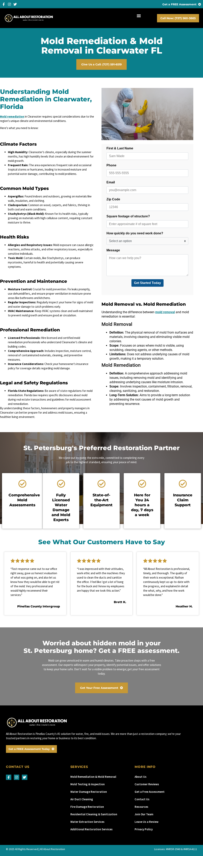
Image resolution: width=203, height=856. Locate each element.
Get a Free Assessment (150, 792)
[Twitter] (15, 4)
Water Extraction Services (87, 822)
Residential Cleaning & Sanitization (93, 814)
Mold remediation (12, 116)
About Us (141, 777)
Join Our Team (144, 814)
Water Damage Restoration (88, 792)
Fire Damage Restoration (87, 807)
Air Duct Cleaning (81, 799)
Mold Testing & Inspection (87, 784)
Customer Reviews (147, 784)
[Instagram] (9, 4)
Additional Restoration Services (91, 829)
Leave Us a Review (146, 822)
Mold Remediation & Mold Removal (93, 777)
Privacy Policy (144, 829)
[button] (139, 15)
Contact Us (142, 799)
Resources (141, 807)
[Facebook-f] (3, 4)
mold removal (165, 312)
